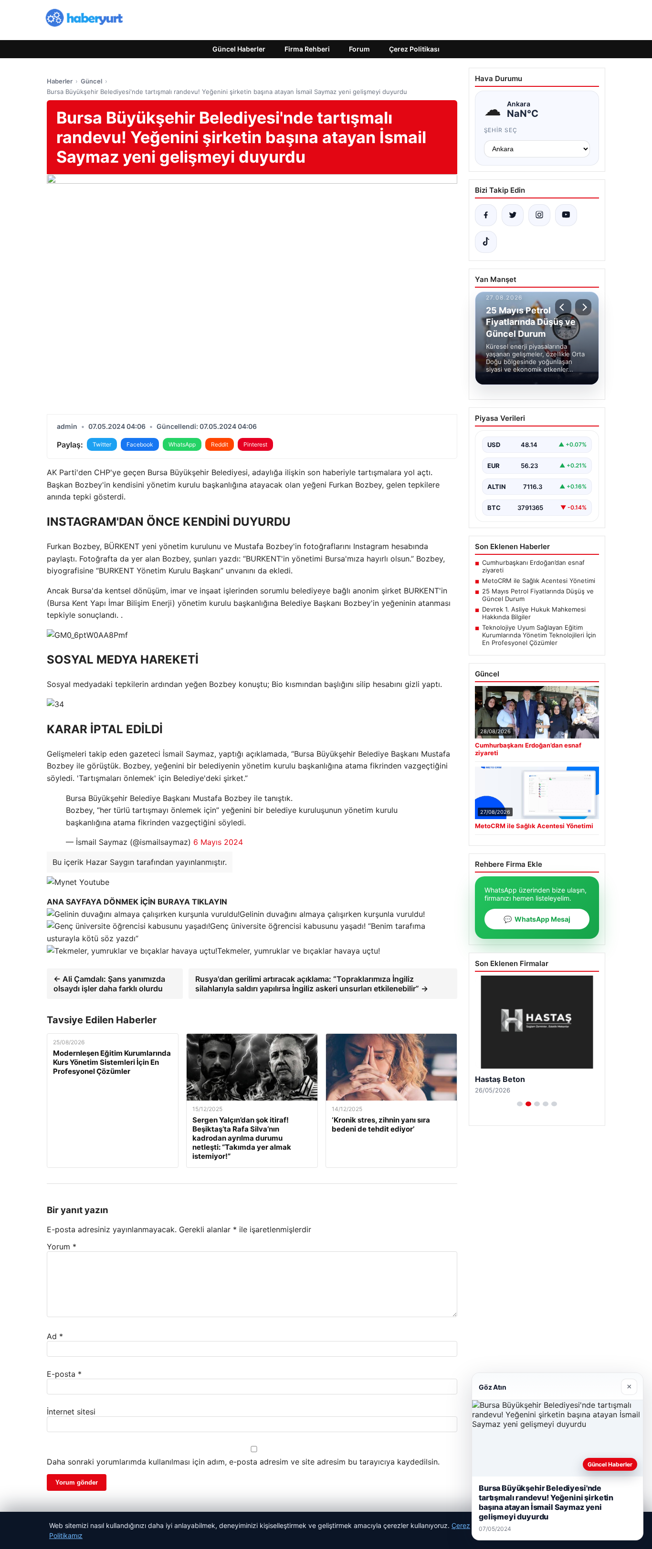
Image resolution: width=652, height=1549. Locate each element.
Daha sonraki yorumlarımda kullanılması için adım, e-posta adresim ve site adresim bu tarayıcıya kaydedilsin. (243, 1461)
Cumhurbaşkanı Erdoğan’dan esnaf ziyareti (533, 566)
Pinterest (255, 444)
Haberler (60, 81)
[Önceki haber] (563, 307)
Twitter (102, 444)
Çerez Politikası (414, 49)
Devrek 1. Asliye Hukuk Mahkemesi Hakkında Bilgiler (534, 613)
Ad (55, 1336)
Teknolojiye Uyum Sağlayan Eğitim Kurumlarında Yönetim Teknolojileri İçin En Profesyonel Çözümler (539, 635)
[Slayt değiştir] (520, 1104)
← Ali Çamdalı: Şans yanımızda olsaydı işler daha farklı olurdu (109, 983)
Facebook (139, 444)
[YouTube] (566, 215)
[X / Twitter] (513, 215)
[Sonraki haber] (583, 307)
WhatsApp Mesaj (537, 919)
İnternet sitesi (71, 1411)
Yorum (61, 1246)
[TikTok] (486, 242)
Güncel (91, 81)
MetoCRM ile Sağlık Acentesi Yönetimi (538, 580)
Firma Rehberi (307, 49)
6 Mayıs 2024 (218, 842)
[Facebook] (486, 215)
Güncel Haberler (238, 49)
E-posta (64, 1374)
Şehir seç (501, 130)
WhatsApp (182, 444)
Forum (359, 49)
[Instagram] (539, 215)
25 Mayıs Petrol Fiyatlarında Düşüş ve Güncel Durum (538, 595)
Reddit (219, 444)
